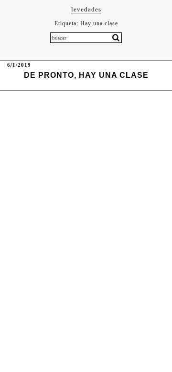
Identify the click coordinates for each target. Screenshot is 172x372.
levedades (86, 9)
